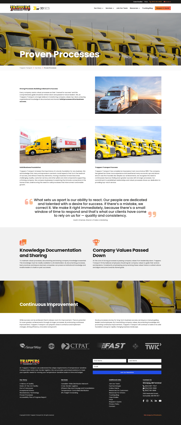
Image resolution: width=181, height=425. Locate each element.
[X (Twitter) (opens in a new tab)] (151, 400)
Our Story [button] (97, 8)
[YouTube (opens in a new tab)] (160, 400)
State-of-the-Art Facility (29, 386)
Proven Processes (26, 395)
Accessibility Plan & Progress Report (33, 397)
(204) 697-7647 (150, 386)
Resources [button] (134, 8)
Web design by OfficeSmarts (152, 415)
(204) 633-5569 (150, 388)
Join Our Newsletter (127, 372)
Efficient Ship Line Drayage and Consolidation (77, 388)
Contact (112, 406)
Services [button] (109, 8)
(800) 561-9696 (156, 2)
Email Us (168, 2)
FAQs (146, 2)
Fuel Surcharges (115, 386)
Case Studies (137, 2)
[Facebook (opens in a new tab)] (143, 400)
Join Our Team (122, 8)
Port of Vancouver (26, 388)
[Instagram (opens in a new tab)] (147, 400)
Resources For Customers (118, 390)
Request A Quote (115, 402)
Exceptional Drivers (27, 390)
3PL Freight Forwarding (69, 393)
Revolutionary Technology (29, 393)
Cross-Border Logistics (69, 386)
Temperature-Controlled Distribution (75, 390)
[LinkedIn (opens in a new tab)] (156, 400)
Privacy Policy (114, 404)
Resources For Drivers (117, 393)
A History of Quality (27, 384)
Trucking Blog (147, 8)
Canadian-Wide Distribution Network (74, 384)
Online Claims (114, 388)
